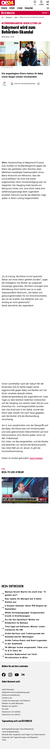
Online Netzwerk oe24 (11, 681)
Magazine (29, 8)
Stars (19, 8)
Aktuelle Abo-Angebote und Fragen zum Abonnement (23, 734)
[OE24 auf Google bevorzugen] (38, 83)
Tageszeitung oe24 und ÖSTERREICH (17, 721)
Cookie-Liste (7, 697)
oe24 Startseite (8, 689)
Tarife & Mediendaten (10, 731)
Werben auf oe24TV (10, 706)
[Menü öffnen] (47, 8)
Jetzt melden (36, 458)
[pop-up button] (41, 499)
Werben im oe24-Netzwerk (12, 703)
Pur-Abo (5, 709)
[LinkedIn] (23, 675)
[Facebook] (4, 675)
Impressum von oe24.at (11, 711)
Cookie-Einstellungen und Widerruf (16, 700)
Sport (12, 8)
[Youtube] (17, 675)
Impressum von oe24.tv (11, 714)
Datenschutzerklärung (11, 695)
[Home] (2, 17)
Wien (16, 17)
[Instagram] (10, 675)
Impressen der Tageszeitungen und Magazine (20, 737)
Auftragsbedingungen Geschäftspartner (18, 729)
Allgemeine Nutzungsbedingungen (16, 692)
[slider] (14, 500)
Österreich (8, 13)
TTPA (4, 740)
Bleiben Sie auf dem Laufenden (15, 666)
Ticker (4, 8)
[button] (25, 490)
